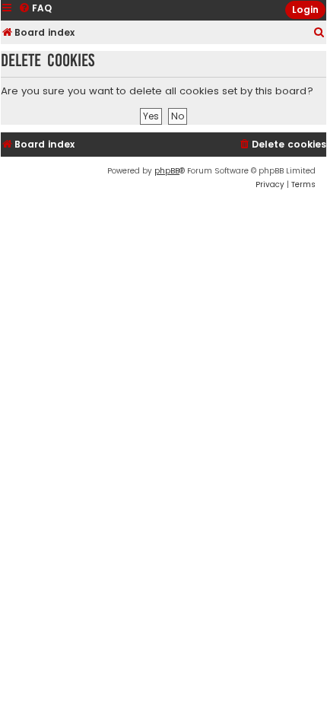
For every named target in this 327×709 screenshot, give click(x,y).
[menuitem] (319, 33)
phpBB (166, 170)
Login (305, 9)
